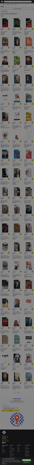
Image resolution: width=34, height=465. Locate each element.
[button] (11, 463)
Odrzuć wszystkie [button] (26, 462)
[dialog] (17, 461)
